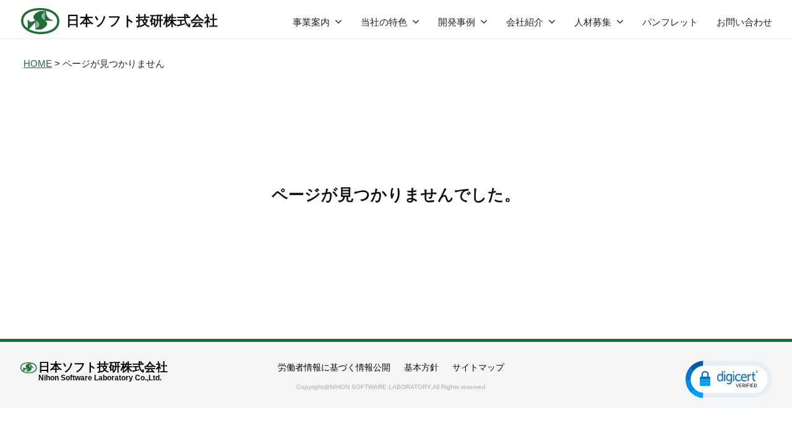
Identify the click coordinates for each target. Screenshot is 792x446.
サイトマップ (478, 367)
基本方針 (421, 367)
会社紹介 (524, 22)
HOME (38, 63)
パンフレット (670, 22)
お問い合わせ (744, 22)
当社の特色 (384, 22)
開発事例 (456, 22)
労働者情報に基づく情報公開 (334, 367)
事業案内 (311, 22)
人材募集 (592, 22)
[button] (729, 378)
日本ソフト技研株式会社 (142, 20)
